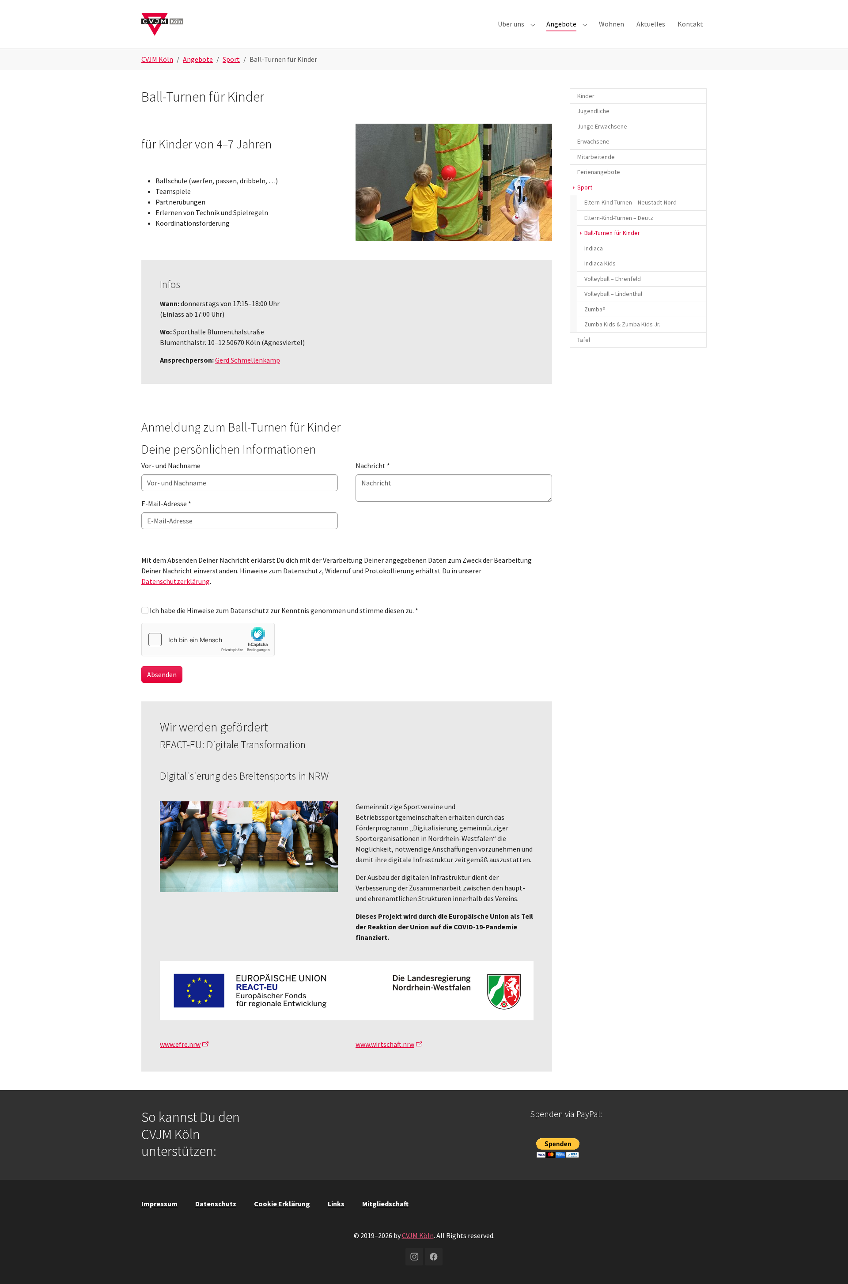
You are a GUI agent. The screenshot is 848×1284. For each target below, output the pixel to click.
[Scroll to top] (828, 1264)
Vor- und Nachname (171, 465)
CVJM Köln (418, 1235)
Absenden (162, 674)
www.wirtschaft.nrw (385, 1044)
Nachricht (373, 465)
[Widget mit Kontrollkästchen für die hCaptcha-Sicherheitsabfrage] (208, 639)
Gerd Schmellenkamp (247, 360)
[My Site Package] (162, 24)
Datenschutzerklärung (175, 581)
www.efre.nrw (180, 1044)
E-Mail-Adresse (166, 503)
